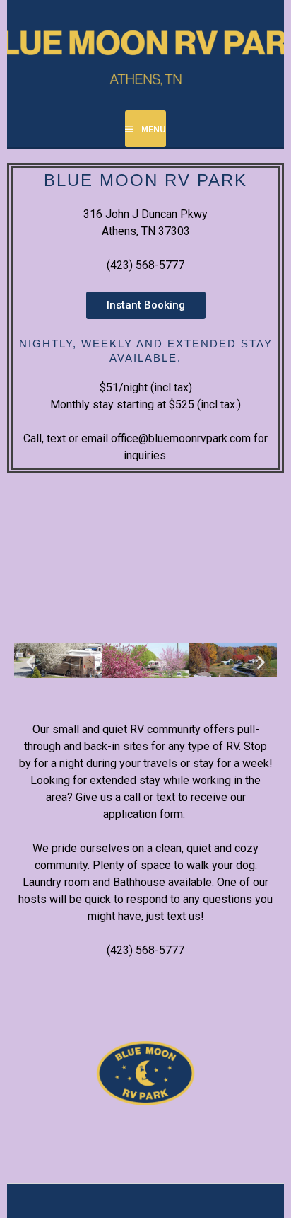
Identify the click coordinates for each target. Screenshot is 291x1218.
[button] (30, 663)
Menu (153, 128)
